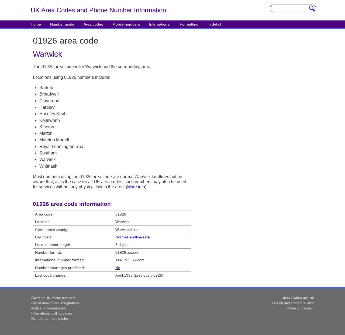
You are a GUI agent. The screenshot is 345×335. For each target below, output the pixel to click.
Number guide (62, 24)
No (117, 268)
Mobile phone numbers (49, 308)
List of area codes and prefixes (55, 303)
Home (36, 24)
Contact (308, 308)
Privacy (293, 308)
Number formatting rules (50, 318)
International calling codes (51, 313)
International (159, 24)
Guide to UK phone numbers (53, 298)
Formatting (189, 24)
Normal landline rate (132, 237)
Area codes (93, 24)
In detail (214, 24)
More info (136, 187)
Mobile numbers (126, 24)
